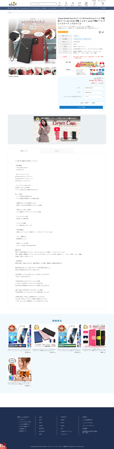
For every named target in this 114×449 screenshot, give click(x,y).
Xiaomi (76, 36)
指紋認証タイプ (22, 431)
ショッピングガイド (87, 422)
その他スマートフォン (66, 431)
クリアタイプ (22, 419)
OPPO (40, 434)
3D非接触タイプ (23, 428)
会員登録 (94, 0)
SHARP (63, 419)
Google (40, 425)
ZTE (62, 428)
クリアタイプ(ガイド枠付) (25, 421)
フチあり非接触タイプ (24, 426)
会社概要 (84, 428)
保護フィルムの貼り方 (23, 417)
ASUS (40, 422)
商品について (24, 150)
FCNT (40, 419)
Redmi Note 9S (87, 39)
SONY (62, 422)
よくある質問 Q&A (87, 419)
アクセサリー (64, 434)
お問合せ (84, 417)
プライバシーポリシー (88, 425)
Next (58, 41)
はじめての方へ (102, 0)
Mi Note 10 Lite (78, 39)
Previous (6, 41)
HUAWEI (41, 428)
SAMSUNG (63, 417)
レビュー (57, 150)
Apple (40, 417)
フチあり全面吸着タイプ (24, 424)
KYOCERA (42, 431)
